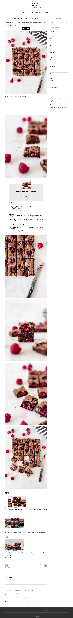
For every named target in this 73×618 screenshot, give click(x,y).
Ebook (37, 12)
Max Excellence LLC (54, 614)
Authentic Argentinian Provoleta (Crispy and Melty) (58, 96)
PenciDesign (37, 614)
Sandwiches (52, 75)
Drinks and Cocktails (53, 50)
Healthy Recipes (53, 52)
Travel (51, 85)
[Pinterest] (46, 12)
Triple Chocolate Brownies (11, 507)
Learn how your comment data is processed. (26, 601)
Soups (51, 78)
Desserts (15, 15)
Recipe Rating (8, 575)
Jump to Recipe (26, 28)
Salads (51, 73)
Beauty (51, 36)
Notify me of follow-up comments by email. (12, 593)
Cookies (51, 45)
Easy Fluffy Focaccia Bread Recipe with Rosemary (58, 107)
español (40, 12)
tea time (51, 82)
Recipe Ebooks (52, 68)
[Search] (49, 12)
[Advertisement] (26, 105)
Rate (30, 196)
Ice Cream (52, 54)
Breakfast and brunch (54, 40)
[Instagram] (45, 12)
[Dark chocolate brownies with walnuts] (14, 539)
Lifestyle (51, 59)
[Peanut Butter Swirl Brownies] (14, 518)
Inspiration (52, 57)
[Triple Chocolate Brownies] (17, 496)
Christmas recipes (53, 43)
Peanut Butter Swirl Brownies (11, 528)
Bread (51, 38)
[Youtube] (47, 12)
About (27, 12)
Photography (52, 66)
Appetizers (52, 31)
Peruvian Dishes (53, 64)
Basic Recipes (52, 33)
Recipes (32, 12)
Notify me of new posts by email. (10, 595)
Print (22, 196)
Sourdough (52, 80)
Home (24, 12)
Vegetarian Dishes (53, 87)
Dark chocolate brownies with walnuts (13, 550)
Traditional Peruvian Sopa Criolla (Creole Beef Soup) (58, 98)
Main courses (52, 61)
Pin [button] (26, 196)
